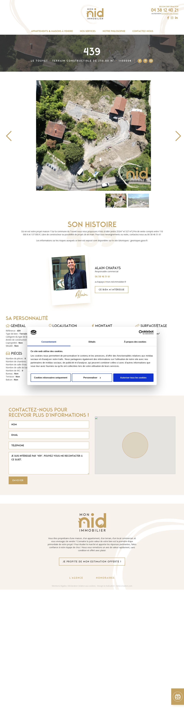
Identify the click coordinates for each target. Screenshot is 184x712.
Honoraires (105, 577)
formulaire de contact (169, 13)
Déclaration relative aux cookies (82, 586)
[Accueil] (92, 14)
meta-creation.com (124, 586)
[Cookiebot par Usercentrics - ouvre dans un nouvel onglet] (141, 332)
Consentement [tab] (48, 342)
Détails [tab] (92, 342)
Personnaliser (90, 377)
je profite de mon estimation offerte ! (92, 561)
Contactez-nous (142, 31)
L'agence (76, 577)
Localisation (64, 326)
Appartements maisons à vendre (52, 31)
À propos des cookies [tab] (135, 342)
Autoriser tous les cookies (133, 377)
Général (18, 326)
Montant (103, 326)
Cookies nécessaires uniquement (50, 377)
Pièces (16, 353)
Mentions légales (59, 586)
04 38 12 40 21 (164, 10)
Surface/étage (153, 326)
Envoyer (18, 480)
